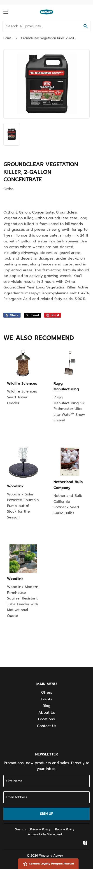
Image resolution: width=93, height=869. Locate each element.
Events (46, 699)
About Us (46, 712)
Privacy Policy (40, 829)
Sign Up (46, 813)
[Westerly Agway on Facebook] (85, 843)
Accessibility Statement (45, 834)
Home (7, 38)
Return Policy (64, 829)
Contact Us (46, 726)
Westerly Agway (51, 855)
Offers (46, 692)
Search (20, 829)
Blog (47, 706)
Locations (46, 719)
